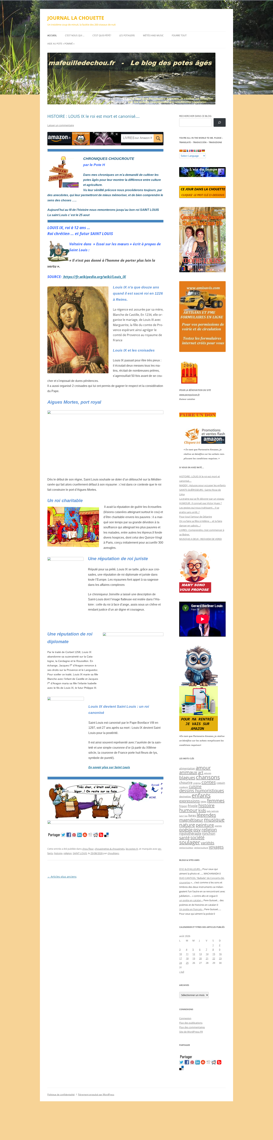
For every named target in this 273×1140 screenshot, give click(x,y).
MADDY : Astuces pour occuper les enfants (202, 485)
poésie (186, 830)
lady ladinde (213, 811)
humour (188, 810)
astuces (207, 773)
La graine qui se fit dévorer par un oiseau (201, 498)
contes (209, 782)
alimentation (187, 768)
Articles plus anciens (62, 876)
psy (197, 829)
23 (220, 958)
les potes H (132, 848)
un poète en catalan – (191, 900)
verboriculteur (186, 847)
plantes (218, 825)
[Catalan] (181, 150)
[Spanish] (184, 150)
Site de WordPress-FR (191, 1031)
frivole (193, 806)
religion (68, 853)
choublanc (113, 853)
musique (214, 819)
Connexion (185, 1018)
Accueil (52, 35)
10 (180, 954)
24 (180, 963)
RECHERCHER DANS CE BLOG (195, 116)
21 (207, 958)
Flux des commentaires (192, 1027)
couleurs (183, 787)
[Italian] (195, 150)
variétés (207, 842)
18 (187, 958)
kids (202, 810)
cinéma (197, 783)
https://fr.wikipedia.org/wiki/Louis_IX (94, 276)
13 (200, 954)
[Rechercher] (220, 122)
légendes (206, 815)
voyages (216, 847)
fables (203, 801)
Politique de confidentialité (61, 1094)
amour (203, 767)
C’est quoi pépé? (101, 35)
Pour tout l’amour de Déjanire (195, 516)
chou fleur (88, 848)
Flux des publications (190, 1022)
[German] (203, 150)
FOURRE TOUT (179, 35)
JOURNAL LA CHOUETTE (75, 18)
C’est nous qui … (74, 35)
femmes (216, 800)
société (197, 837)
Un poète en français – (191, 909)
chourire (185, 782)
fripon (183, 806)
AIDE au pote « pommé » (60, 43)
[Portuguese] (199, 150)
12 (193, 954)
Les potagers (127, 35)
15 (213, 954)
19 (193, 958)
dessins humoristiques (201, 790)
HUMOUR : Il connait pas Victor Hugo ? (200, 503)
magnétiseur (191, 820)
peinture (205, 825)
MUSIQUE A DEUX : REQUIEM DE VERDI (200, 539)
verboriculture (201, 847)
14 (207, 954)
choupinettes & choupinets (110, 848)
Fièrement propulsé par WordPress (96, 1094)
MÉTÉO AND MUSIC (153, 35)
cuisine (195, 786)
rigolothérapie (190, 833)
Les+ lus (183, 815)
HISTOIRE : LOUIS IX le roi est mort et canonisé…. (93, 116)
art (200, 772)
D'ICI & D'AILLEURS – (190, 869)
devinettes (185, 796)
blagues (187, 777)
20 (200, 958)
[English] (192, 150)
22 (213, 958)
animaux (188, 772)
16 (220, 954)
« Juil (181, 971)
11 (187, 954)
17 (180, 958)
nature (187, 824)
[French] (188, 150)
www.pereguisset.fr (189, 394)
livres (192, 815)
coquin (221, 783)
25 (187, 963)
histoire (58, 853)
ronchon (208, 833)
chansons (208, 777)
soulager (189, 842)
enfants (201, 795)
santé (184, 837)
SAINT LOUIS (80, 853)
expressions (189, 800)
